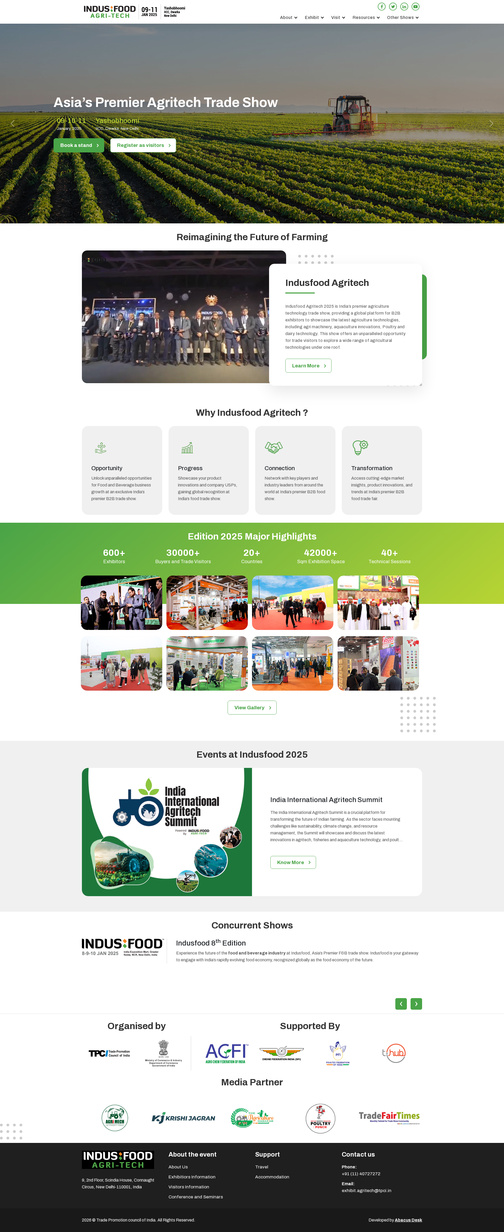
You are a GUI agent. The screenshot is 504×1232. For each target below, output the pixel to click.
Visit (335, 17)
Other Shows (400, 17)
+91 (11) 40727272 (361, 1173)
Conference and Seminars (196, 1196)
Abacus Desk (408, 1220)
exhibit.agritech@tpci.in (366, 1190)
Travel (261, 1166)
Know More (290, 862)
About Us (178, 1166)
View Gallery (249, 707)
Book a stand (76, 145)
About (286, 17)
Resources (364, 17)
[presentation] (401, 1004)
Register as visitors (140, 145)
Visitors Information (189, 1186)
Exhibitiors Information (192, 1176)
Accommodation (272, 1176)
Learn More (305, 365)
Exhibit (312, 17)
